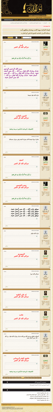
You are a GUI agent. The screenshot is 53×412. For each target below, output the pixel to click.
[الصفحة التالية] (9, 37)
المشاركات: (47, 52)
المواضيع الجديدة (46, 17)
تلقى (48, 53)
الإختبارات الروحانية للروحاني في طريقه (38, 396)
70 (13, 377)
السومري (45, 235)
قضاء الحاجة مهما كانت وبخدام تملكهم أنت (35, 30)
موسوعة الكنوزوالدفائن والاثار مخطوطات (37, 398)
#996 (5, 157)
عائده (45, 276)
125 (4, 377)
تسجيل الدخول (37, 15)
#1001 (5, 271)
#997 (5, 182)
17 (37, 377)
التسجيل (43, 15)
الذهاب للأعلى (5, 404)
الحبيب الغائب (45, 97)
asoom (45, 141)
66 (25, 377)
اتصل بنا (9, 404)
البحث (31, 15)
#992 (5, 66)
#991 (5, 42)
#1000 (5, 251)
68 (19, 377)
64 (31, 377)
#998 (5, 206)
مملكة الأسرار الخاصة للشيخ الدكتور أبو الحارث (19, 22)
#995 (5, 137)
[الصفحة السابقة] (12, 37)
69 (16, 377)
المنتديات (49, 15)
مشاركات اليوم (39, 17)
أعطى (48, 55)
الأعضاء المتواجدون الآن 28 (43, 385)
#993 (5, 92)
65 (28, 377)
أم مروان (45, 70)
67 (22, 377)
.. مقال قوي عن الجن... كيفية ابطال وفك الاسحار (36, 394)
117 (7, 377)
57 (34, 377)
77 (10, 377)
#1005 (5, 355)
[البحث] (22, 37)
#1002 (5, 291)
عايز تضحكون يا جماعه (41, 392)
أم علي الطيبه (45, 211)
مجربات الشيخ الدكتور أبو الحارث (35, 22)
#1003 (5, 312)
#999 (5, 231)
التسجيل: (47, 51)
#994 (5, 113)
